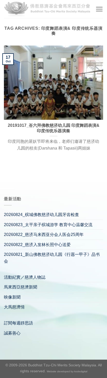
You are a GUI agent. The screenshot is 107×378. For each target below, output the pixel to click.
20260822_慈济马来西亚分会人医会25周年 (44, 234)
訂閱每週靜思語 (18, 323)
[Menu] (99, 9)
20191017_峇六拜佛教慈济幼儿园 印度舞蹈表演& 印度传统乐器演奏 (53, 128)
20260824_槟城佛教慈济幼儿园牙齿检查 (41, 214)
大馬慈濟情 (14, 307)
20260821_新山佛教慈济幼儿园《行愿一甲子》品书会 (52, 257)
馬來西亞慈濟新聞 (20, 287)
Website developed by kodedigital (67, 371)
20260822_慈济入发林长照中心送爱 (37, 244)
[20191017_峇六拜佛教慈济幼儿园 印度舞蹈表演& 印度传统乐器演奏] (53, 83)
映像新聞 (12, 297)
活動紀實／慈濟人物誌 (24, 277)
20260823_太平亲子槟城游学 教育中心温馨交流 (48, 225)
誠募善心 (12, 333)
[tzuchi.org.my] (47, 9)
